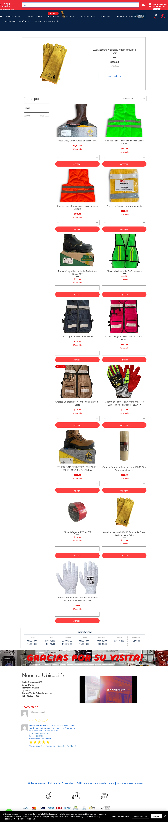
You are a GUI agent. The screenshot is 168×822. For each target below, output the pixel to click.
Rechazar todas (140, 816)
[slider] (24, 112)
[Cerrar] (164, 816)
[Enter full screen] (133, 699)
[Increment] (97, 157)
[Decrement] (57, 157)
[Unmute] (87, 699)
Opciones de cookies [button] (121, 816)
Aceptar (156, 816)
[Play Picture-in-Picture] (129, 699)
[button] (156, 16)
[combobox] (133, 98)
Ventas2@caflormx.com (40, 693)
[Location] (150, 5)
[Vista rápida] (77, 120)
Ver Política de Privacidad (24, 818)
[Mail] (143, 4)
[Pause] (83, 699)
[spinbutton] (77, 157)
